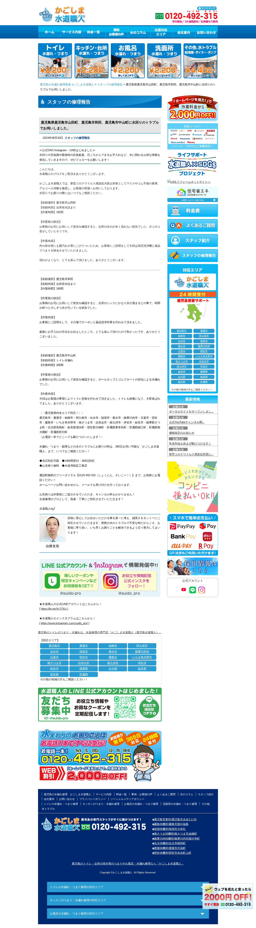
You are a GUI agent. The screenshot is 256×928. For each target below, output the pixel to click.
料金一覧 (94, 32)
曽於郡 (54, 674)
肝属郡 (83, 674)
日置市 (54, 657)
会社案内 (184, 32)
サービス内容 (71, 32)
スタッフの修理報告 (110, 84)
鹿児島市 (54, 645)
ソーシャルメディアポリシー (127, 798)
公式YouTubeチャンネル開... (186, 422)
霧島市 (113, 657)
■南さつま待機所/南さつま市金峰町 (174, 833)
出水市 (54, 651)
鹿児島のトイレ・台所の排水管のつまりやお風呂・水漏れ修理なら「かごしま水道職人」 (128, 863)
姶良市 (54, 668)
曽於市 (83, 657)
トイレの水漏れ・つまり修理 (61, 803)
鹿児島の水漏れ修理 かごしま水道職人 (67, 794)
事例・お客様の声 (116, 32)
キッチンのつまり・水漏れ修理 (101, 803)
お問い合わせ (206, 32)
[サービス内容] (64, 32)
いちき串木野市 (142, 657)
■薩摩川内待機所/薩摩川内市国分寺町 (176, 838)
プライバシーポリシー (92, 798)
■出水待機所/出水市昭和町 (169, 843)
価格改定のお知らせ (181, 432)
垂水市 (113, 651)
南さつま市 (54, 663)
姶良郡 (142, 668)
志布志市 (83, 663)
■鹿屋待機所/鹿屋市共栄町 (169, 848)
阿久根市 (142, 645)
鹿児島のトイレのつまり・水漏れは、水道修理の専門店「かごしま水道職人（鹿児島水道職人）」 (100, 632)
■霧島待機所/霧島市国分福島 (170, 824)
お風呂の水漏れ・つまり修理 (141, 803)
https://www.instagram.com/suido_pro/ (64, 623)
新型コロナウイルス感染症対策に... (191, 454)
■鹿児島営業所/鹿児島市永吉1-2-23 (174, 819)
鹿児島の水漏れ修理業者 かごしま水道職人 (67, 84)
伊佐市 (142, 663)
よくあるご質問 (166, 794)
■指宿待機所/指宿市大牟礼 (169, 829)
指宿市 (83, 651)
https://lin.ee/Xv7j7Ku (54, 608)
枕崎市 (113, 645)
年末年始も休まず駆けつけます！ (190, 443)
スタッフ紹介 (206, 794)
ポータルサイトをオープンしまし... (191, 411)
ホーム (49, 32)
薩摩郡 (83, 668)
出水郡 (113, 668)
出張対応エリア (161, 32)
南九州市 (112, 663)
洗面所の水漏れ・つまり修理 (180, 803)
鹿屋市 (83, 645)
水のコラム (139, 32)
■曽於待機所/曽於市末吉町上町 (171, 852)
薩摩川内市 (142, 651)
